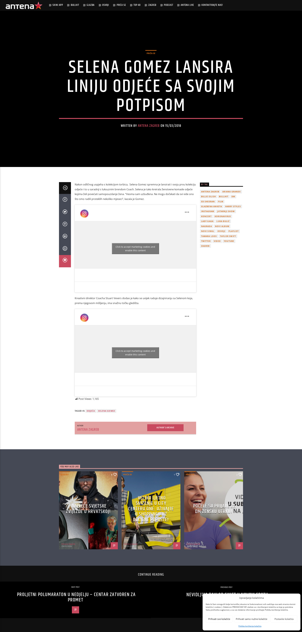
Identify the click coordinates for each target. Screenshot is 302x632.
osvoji (221, 231)
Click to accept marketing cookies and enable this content (135, 248)
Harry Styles (233, 206)
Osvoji (105, 5)
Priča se (121, 5)
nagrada (206, 226)
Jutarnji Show (226, 211)
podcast (168, 5)
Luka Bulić (223, 221)
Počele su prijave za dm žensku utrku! (214, 508)
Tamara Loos (209, 236)
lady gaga (207, 221)
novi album (222, 226)
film (220, 201)
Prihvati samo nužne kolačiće (251, 619)
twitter (206, 241)
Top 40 (137, 5)
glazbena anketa (211, 206)
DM (233, 196)
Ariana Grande (231, 191)
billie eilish (208, 196)
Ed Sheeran (208, 201)
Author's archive (165, 428)
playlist (234, 231)
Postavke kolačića (284, 619)
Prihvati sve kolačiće (219, 619)
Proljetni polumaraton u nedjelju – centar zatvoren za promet (76, 597)
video (217, 241)
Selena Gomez (106, 411)
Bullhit (75, 5)
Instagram (207, 211)
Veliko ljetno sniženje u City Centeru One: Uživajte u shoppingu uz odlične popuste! (151, 509)
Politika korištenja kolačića (249, 626)
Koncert (206, 216)
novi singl (207, 231)
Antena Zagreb (149, 126)
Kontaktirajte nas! (212, 5)
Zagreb (152, 5)
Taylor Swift (228, 236)
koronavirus (223, 216)
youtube (229, 241)
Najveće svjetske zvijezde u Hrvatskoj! (88, 508)
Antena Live (187, 5)
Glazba (91, 5)
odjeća (91, 411)
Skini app (58, 5)
